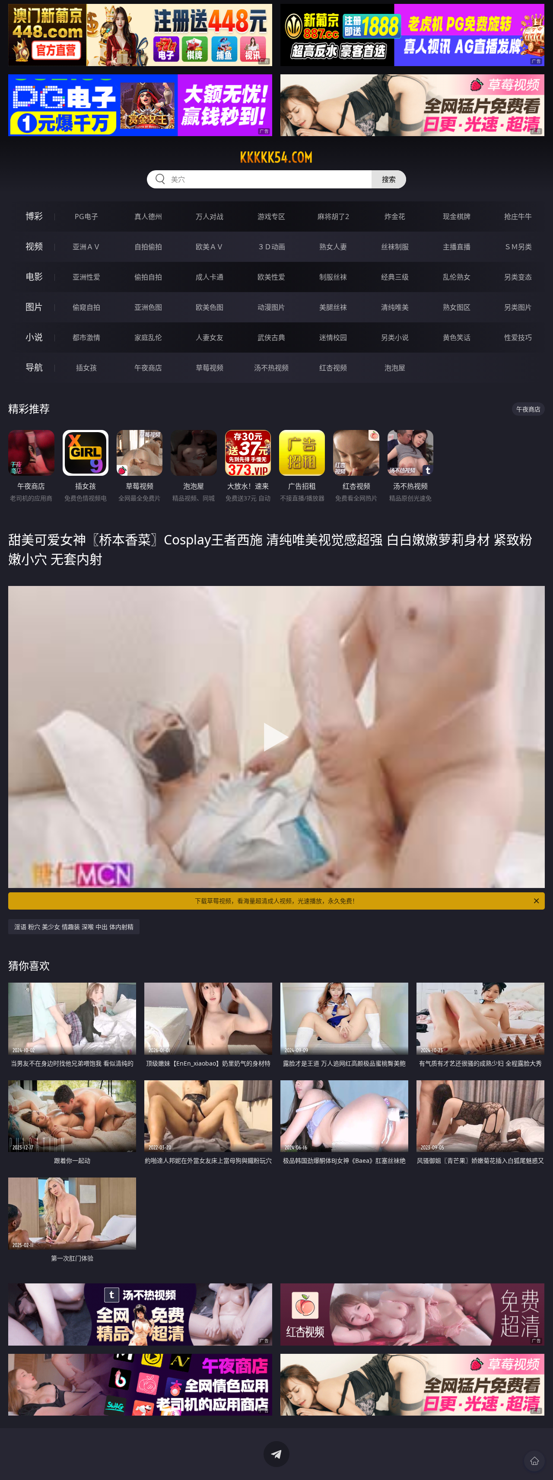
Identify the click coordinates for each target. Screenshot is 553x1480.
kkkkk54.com (276, 157)
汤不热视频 (271, 367)
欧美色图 (209, 307)
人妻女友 (209, 337)
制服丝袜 (333, 277)
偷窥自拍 (86, 307)
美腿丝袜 (333, 307)
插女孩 (86, 367)
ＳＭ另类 (518, 246)
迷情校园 (333, 337)
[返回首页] (534, 1461)
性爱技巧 (518, 337)
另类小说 (395, 337)
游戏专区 (271, 216)
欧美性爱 (271, 277)
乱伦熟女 (456, 277)
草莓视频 (209, 367)
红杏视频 (333, 367)
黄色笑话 (456, 337)
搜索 (389, 179)
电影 (34, 277)
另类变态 (518, 277)
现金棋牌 (456, 216)
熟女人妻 (333, 246)
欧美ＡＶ (209, 246)
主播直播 (456, 246)
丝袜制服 (395, 246)
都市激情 (86, 337)
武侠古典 (271, 337)
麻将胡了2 (333, 216)
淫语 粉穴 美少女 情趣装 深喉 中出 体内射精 (73, 927)
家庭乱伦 (148, 337)
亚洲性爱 (86, 277)
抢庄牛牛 (518, 216)
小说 (34, 337)
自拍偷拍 (148, 246)
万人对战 (209, 216)
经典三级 (395, 277)
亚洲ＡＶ (86, 246)
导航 (34, 367)
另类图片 (518, 307)
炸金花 (395, 216)
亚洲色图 (148, 307)
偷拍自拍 (148, 277)
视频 (34, 246)
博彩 (34, 216)
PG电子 (86, 216)
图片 (34, 307)
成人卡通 (209, 277)
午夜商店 (148, 367)
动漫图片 (271, 307)
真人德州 (148, 216)
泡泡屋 (395, 367)
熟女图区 (456, 307)
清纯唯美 (395, 307)
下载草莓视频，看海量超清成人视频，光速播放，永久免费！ (276, 901)
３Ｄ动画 (271, 246)
